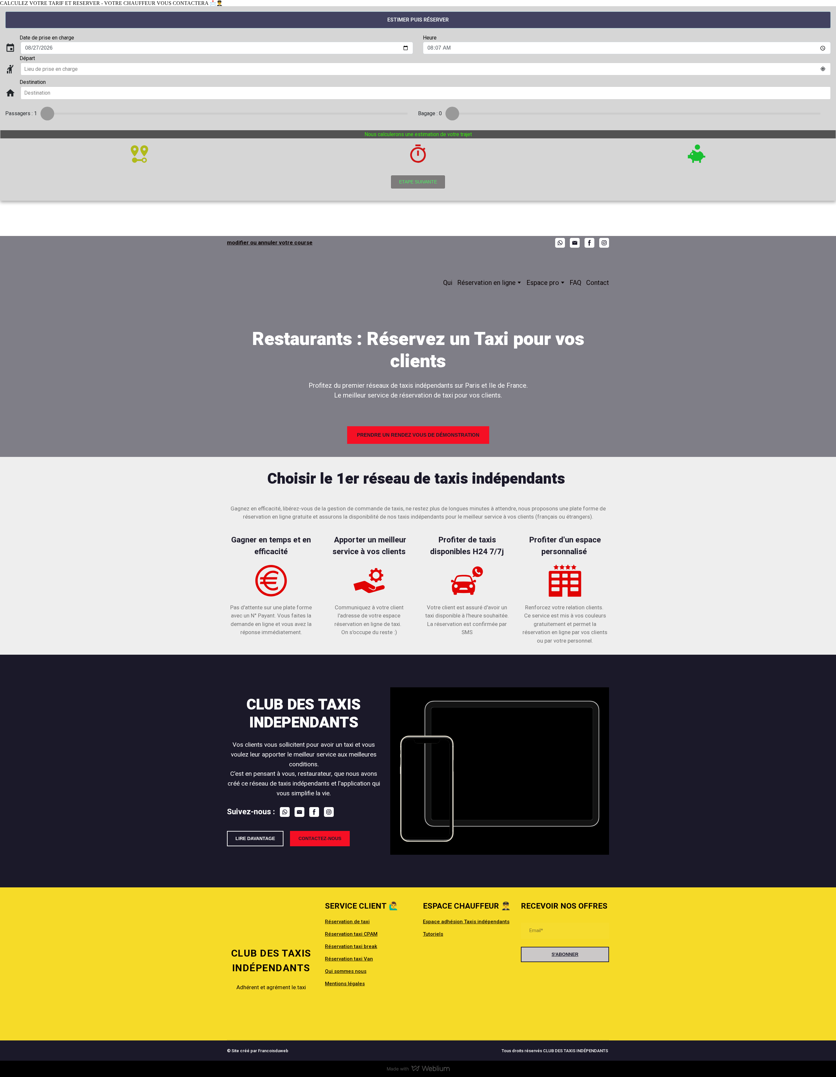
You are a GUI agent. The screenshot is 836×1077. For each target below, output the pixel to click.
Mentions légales (345, 984)
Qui (447, 283)
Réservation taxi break (351, 946)
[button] (560, 243)
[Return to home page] (273, 282)
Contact (597, 283)
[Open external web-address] (271, 1013)
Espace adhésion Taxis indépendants (466, 922)
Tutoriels (433, 934)
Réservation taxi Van (349, 959)
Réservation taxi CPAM (351, 934)
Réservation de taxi (347, 922)
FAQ (575, 283)
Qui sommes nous (345, 971)
